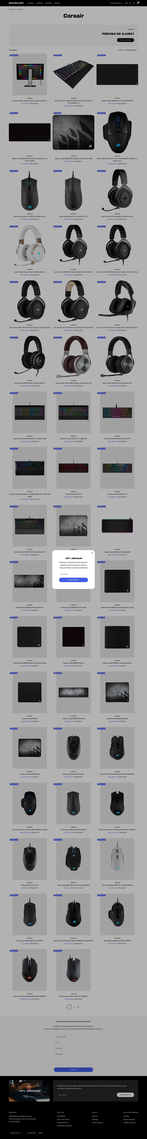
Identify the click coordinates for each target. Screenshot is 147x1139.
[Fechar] (92, 552)
